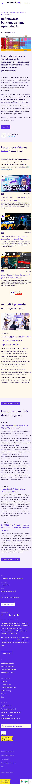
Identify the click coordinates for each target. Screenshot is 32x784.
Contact (27, 3)
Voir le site (5, 127)
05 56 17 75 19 (5, 585)
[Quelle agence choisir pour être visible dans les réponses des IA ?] (16, 321)
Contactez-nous (7, 604)
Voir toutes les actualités (10, 403)
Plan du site (5, 759)
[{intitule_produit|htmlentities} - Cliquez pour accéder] (16, 183)
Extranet (5, 653)
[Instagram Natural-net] (2, 615)
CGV (2, 767)
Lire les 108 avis (24, 782)
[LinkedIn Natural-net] (14, 615)
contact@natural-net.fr (8, 591)
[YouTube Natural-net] (18, 615)
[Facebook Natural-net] (6, 615)
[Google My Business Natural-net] (10, 615)
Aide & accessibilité (7, 751)
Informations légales (7, 755)
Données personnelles (8, 763)
